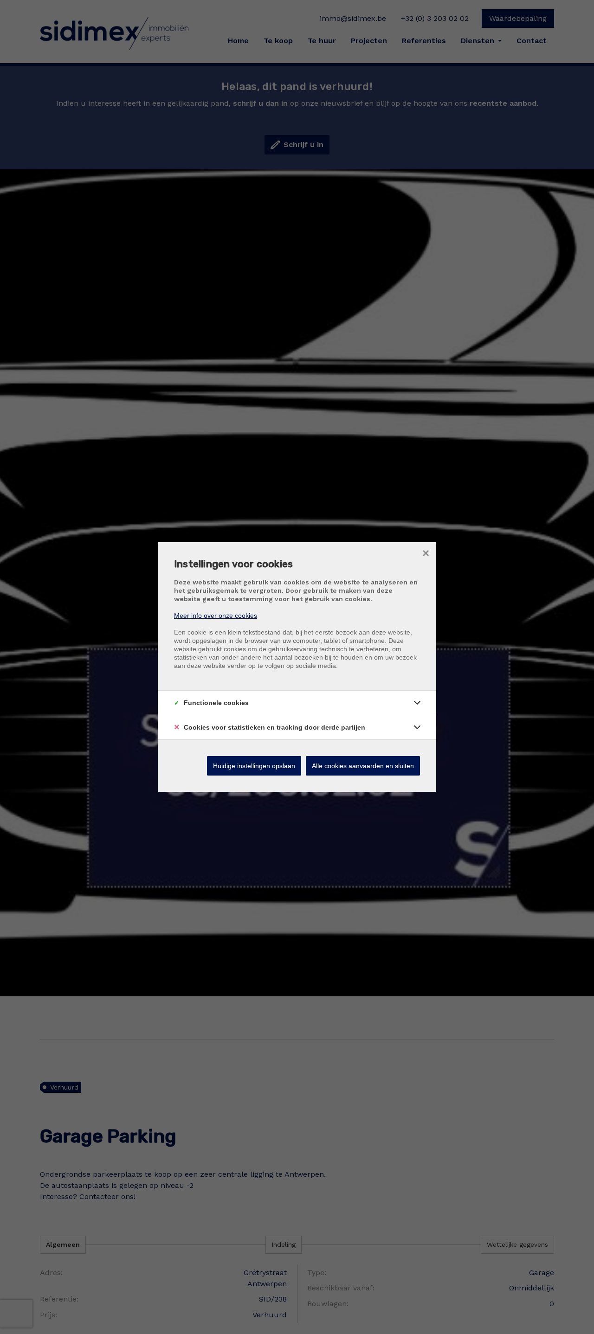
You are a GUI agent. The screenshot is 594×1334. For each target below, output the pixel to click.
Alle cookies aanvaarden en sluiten (363, 766)
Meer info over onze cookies (215, 615)
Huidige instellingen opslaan (254, 766)
